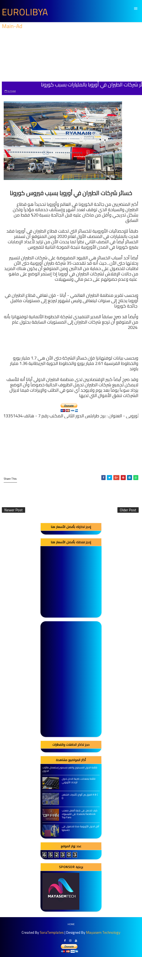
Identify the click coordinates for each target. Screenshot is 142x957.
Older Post (128, 510)
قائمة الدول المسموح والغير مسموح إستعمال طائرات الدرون (69, 769)
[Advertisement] (71, 56)
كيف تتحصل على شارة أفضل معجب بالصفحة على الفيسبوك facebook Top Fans (79, 813)
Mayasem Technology (103, 932)
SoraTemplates (52, 932)
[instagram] (70, 940)
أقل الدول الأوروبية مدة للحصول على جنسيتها (80, 828)
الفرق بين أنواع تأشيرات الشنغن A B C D (80, 796)
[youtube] (76, 940)
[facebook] (65, 940)
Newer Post (13, 510)
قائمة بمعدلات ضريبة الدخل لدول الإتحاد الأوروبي (78, 780)
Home (71, 924)
